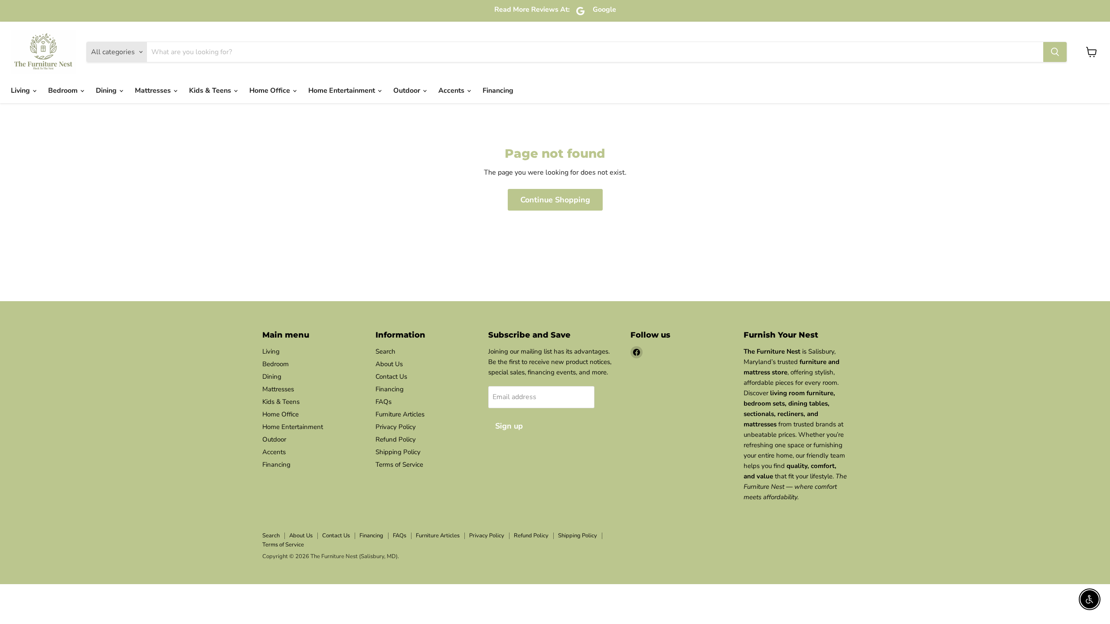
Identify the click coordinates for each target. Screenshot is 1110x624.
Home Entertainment (342, 90)
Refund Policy (395, 439)
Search (385, 351)
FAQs (383, 401)
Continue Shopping (555, 200)
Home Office (270, 90)
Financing (498, 90)
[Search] (1055, 52)
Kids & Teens (211, 90)
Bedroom (63, 90)
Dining (107, 90)
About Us (389, 364)
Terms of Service (399, 464)
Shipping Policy (398, 452)
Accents (452, 90)
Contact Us (391, 376)
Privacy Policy (395, 426)
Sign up (509, 426)
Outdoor (407, 90)
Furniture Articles (399, 414)
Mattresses (154, 90)
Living (21, 90)
